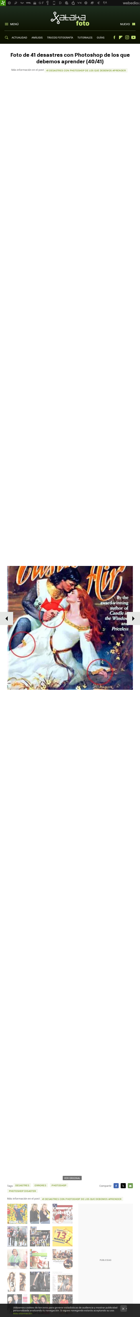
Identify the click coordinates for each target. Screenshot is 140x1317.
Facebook (114, 37)
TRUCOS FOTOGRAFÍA (60, 37)
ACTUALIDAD (19, 37)
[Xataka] (3, 3)
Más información (22, 1313)
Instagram (127, 37)
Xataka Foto (70, 18)
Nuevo (125, 24)
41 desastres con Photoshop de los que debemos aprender (86, 70)
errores (40, 1185)
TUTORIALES (84, 37)
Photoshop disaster (22, 1191)
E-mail (130, 1185)
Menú (14, 24)
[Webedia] (131, 3)
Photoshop (59, 1185)
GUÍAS (100, 37)
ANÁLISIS (37, 37)
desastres (22, 1185)
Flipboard (120, 37)
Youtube (133, 37)
